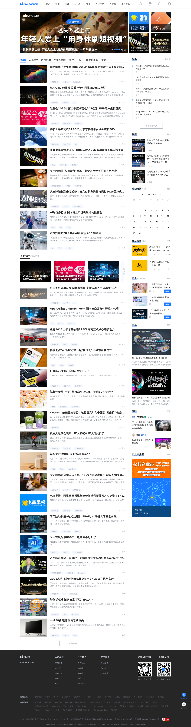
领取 (167, 291)
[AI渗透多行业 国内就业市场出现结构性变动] (33, 220)
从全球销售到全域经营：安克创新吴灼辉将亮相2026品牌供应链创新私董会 (95, 191)
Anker (65, 207)
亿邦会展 (105, 663)
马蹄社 (77, 4)
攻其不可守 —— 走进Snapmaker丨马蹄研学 (159, 250)
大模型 (54, 531)
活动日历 (137, 188)
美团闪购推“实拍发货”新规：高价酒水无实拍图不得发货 (83, 170)
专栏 (134, 411)
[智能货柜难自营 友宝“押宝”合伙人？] (33, 607)
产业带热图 (138, 454)
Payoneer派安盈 (100, 710)
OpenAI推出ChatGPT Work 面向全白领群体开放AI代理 (84, 308)
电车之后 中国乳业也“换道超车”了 (70, 454)
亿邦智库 (105, 673)
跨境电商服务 (56, 573)
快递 (65, 344)
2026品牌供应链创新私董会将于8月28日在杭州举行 (82, 578)
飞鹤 (61, 469)
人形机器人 (79, 448)
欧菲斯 (132, 706)
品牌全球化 (77, 207)
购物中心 (55, 123)
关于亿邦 (82, 663)
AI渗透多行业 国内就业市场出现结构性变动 (76, 212)
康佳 (75, 635)
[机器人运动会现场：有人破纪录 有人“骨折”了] (33, 440)
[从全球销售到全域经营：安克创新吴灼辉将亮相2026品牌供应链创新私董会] (33, 199)
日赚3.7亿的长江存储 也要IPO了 (69, 371)
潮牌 (61, 365)
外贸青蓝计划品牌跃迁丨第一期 (159, 263)
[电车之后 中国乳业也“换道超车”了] (33, 461)
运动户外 (66, 144)
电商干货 (59, 673)
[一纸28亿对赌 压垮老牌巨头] (33, 628)
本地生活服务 (56, 186)
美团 (68, 186)
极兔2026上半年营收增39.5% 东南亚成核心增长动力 (82, 329)
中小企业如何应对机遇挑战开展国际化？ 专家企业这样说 (142, 425)
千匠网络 (122, 706)
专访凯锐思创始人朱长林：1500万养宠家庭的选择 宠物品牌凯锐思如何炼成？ (97, 474)
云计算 (65, 303)
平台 (53, 165)
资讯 (48, 4)
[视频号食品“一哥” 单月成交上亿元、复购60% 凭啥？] (33, 399)
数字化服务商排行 (130, 702)
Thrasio (48, 710)
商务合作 (82, 673)
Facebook (112, 706)
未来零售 (55, 82)
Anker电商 (56, 706)
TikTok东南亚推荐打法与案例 (142, 441)
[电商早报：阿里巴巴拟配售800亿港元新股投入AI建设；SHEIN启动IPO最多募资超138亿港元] (33, 503)
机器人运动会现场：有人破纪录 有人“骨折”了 (77, 433)
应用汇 (117, 697)
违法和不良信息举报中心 (138, 724)
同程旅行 (66, 511)
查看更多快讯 (151, 126)
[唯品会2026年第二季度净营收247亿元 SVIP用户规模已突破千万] (33, 116)
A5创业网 (97, 697)
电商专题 (38, 702)
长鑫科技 (78, 386)
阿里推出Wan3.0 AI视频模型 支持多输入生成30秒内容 (83, 287)
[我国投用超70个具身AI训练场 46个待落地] (33, 240)
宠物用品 (76, 82)
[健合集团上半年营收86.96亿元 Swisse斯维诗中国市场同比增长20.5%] (33, 74)
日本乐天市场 (82, 706)
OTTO (92, 706)
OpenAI (54, 103)
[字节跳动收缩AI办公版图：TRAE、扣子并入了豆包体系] (33, 524)
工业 (60, 248)
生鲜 (53, 407)
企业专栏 (100, 4)
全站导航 (59, 657)
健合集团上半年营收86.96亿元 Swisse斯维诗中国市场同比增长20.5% (93, 66)
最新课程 (137, 241)
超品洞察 (117, 702)
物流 (68, 227)
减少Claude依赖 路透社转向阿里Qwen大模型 (78, 87)
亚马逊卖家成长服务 (83, 710)
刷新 (167, 59)
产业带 (113, 4)
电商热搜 (58, 702)
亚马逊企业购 (68, 706)
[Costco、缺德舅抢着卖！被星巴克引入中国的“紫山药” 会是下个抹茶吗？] (33, 420)
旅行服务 (55, 511)
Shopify (101, 706)
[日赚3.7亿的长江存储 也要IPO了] (33, 378)
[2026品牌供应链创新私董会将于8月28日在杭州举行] (33, 586)
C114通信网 (138, 697)
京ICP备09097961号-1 (125, 719)
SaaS (60, 324)
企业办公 (71, 324)
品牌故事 (55, 144)
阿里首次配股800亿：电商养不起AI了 (73, 537)
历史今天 (107, 702)
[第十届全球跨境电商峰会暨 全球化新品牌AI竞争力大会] (151, 342)
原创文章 (59, 663)
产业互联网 (66, 531)
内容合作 (82, 668)
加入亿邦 (82, 678)
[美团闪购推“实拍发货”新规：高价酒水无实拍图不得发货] (33, 178)
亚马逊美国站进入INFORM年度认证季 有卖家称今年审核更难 (87, 150)
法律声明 (82, 683)
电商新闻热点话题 (41, 706)
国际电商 (63, 165)
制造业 (69, 248)
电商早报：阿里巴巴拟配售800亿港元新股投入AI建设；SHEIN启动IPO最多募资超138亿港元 (106, 495)
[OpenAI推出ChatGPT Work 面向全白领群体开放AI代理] (33, 316)
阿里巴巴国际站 (152, 706)
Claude (65, 103)
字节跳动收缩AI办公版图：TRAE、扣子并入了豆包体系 (83, 516)
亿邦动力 (23, 719)
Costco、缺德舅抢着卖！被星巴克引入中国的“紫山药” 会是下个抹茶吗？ (94, 412)
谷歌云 (56, 710)
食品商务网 (66, 697)
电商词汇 (48, 702)
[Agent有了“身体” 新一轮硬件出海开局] (103, 271)
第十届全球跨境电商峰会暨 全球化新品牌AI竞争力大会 (158, 358)
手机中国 (108, 697)
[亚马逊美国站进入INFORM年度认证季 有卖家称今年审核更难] (33, 157)
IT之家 (47, 697)
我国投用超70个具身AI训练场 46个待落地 (75, 233)
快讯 (134, 59)
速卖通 (140, 706)
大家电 (65, 635)
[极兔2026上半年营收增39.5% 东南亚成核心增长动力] (33, 337)
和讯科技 (38, 697)
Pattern (81, 573)
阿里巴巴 (55, 552)
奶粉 (53, 469)
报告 (134, 278)
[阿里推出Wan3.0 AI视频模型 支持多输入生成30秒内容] (33, 295)
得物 (53, 365)
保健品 (65, 82)
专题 (134, 324)
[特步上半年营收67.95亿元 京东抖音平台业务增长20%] (33, 136)
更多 (124, 272)
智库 (88, 4)
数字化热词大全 (94, 702)
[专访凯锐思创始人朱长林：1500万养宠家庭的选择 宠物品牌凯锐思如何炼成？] (33, 482)
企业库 (58, 668)
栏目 (57, 683)
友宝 (65, 615)
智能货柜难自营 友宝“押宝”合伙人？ (71, 599)
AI (74, 103)
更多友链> (162, 697)
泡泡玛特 (78, 511)
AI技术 (77, 531)
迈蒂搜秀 (164, 706)
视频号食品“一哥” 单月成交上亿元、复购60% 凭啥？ (82, 391)
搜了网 (56, 697)
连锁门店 (78, 123)
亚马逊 (74, 165)
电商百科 (68, 702)
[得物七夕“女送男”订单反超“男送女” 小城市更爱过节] (33, 357)
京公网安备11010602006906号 (147, 719)
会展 (67, 4)
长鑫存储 (66, 386)
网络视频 (55, 303)
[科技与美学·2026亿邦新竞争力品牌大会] (151, 382)
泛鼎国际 (113, 710)
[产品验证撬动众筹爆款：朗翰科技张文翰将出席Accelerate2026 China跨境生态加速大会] (33, 565)
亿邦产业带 (150, 697)
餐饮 (53, 227)
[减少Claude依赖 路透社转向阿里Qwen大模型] (33, 95)
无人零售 (75, 615)
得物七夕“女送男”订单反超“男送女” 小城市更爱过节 (81, 350)
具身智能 (55, 448)
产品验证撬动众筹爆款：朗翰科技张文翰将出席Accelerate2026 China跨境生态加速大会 (104, 558)
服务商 (74, 344)
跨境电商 (55, 207)
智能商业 (73, 594)
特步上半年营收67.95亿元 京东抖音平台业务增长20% (83, 129)
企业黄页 (77, 697)
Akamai (38, 710)
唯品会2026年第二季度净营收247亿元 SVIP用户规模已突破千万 (89, 108)
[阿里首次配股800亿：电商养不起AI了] (33, 544)
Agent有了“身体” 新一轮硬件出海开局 (102, 278)
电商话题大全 (80, 702)
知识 (57, 4)
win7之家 (87, 697)
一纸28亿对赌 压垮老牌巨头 (67, 620)
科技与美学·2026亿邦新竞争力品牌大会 (151, 397)
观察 (57, 678)
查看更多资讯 (74, 643)
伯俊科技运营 (67, 710)
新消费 (70, 365)
